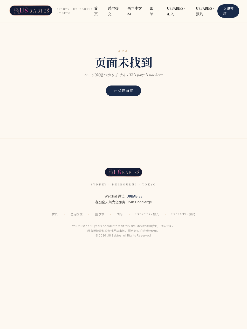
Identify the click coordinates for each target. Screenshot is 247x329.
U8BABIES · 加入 (176, 11)
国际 (120, 214)
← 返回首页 (123, 90)
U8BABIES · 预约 (205, 11)
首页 (96, 11)
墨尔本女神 (134, 11)
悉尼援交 (113, 11)
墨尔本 (99, 214)
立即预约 (228, 11)
